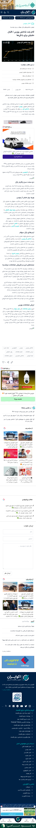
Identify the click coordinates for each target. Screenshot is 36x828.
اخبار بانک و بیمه (26, 764)
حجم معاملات (19, 352)
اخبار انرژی (28, 758)
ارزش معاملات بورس (26, 83)
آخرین (32, 621)
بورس (20, 106)
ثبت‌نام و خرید (18, 157)
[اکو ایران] (28, 12)
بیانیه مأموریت (26, 796)
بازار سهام (17, 309)
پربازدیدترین (25, 621)
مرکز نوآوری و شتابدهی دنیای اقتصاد (20, 737)
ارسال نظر (7, 573)
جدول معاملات (8, 356)
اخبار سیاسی (28, 767)
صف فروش (30, 356)
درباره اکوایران (26, 793)
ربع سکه (14, 18)
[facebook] (14, 706)
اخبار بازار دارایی (27, 761)
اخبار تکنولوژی (27, 770)
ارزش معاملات (26, 309)
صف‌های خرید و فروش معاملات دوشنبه (22, 79)
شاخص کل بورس (26, 239)
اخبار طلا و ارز (27, 752)
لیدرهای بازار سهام (27, 76)
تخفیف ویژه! (18, 399)
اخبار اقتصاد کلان (26, 746)
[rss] (6, 706)
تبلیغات (28, 787)
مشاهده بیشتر (7, 651)
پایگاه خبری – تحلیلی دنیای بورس (21, 728)
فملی (15, 223)
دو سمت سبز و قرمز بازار (25, 68)
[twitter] (26, 706)
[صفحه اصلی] (18, 819)
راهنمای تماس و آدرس (24, 790)
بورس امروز (15, 253)
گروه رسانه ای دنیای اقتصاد (22, 713)
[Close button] (35, 806)
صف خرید (6, 348)
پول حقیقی (26, 198)
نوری (17, 226)
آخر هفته (28, 773)
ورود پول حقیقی (10, 210)
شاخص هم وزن (19, 356)
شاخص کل (26, 109)
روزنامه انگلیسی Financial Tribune (20, 722)
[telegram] (17, 706)
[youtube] (21, 706)
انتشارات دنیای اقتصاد (24, 734)
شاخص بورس (29, 348)
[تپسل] (3, 127)
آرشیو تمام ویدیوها (26, 776)
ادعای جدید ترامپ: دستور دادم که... (24, 635)
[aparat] (10, 706)
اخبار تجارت (28, 755)
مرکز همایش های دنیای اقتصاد (22, 725)
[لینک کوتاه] (12, 362)
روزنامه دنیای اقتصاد (24, 716)
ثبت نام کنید (12, 814)
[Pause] (3, 388)
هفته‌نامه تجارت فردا (24, 731)
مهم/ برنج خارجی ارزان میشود (26, 626)
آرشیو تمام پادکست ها (25, 779)
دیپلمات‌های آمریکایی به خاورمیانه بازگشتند (22, 631)
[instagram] (30, 706)
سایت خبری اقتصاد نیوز (23, 719)
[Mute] (5, 388)
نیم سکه (31, 18)
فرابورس (25, 172)
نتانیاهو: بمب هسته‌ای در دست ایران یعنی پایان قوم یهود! (18, 640)
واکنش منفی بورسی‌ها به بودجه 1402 (22, 412)
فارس (13, 226)
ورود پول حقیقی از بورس (25, 72)
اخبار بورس (26, 23)
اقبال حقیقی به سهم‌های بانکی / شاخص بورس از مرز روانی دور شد (18, 420)
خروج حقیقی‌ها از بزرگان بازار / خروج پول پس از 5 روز (17, 415)
